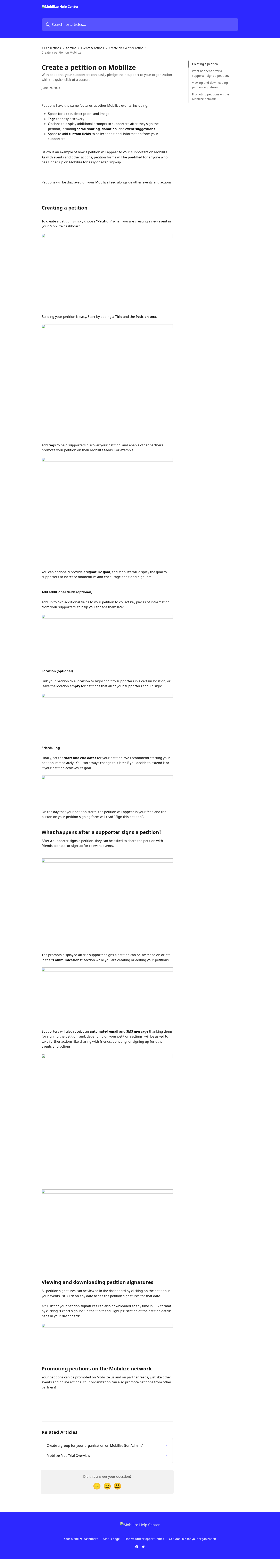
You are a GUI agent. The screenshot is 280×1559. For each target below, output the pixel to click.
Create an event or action (126, 48)
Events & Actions (92, 48)
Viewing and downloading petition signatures (210, 85)
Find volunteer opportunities (144, 1539)
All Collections (51, 48)
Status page (111, 1539)
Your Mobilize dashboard (81, 1539)
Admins (71, 48)
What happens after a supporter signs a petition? (210, 73)
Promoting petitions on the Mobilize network (210, 96)
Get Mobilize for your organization (192, 1539)
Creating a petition (205, 64)
